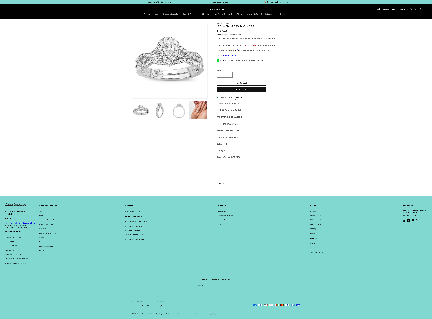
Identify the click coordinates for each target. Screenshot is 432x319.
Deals (41, 250)
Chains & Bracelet (46, 220)
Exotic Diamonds (143, 314)
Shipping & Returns (225, 216)
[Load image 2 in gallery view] (160, 110)
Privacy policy (183, 314)
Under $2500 (44, 242)
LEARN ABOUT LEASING (227, 55)
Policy (313, 206)
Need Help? (222, 211)
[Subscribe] (233, 285)
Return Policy (315, 224)
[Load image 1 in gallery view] (141, 110)
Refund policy (171, 314)
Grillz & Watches (46, 224)
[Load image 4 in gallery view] (198, 110)
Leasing (313, 229)
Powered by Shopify (157, 314)
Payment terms (224, 220)
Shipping (220, 34)
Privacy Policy (315, 216)
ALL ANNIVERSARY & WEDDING (16, 259)
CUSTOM (313, 248)
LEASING (313, 244)
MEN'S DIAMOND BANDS (134, 239)
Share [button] (221, 183)
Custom (129, 206)
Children (42, 229)
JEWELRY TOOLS (316, 252)
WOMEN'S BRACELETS (12, 255)
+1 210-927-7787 (250, 45)
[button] (147, 14)
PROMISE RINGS (10, 246)
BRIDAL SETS (9, 241)
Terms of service (196, 314)
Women (42, 211)
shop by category (48, 206)
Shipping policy (210, 314)
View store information (229, 103)
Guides (313, 238)
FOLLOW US (408, 206)
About (41, 237)
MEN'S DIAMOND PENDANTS (136, 222)
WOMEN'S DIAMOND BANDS (15, 263)
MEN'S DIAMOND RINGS (134, 226)
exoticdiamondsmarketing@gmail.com (20, 223)
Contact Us (10, 218)
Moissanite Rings (12, 232)
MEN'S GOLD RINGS (132, 230)
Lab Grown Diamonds (47, 233)
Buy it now (241, 89)
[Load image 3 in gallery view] (179, 110)
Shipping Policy (316, 220)
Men (41, 216)
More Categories (133, 216)
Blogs (312, 233)
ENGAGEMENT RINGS (12, 237)
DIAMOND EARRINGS (12, 250)
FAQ (219, 224)
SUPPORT (222, 206)
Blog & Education (46, 246)
